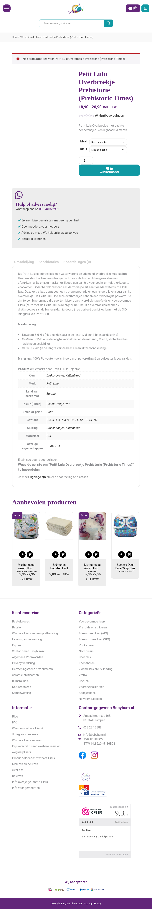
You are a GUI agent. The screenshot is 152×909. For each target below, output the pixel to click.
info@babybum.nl (94, 734)
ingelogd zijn (38, 477)
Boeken (84, 681)
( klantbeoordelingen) (110, 115)
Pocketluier (86, 645)
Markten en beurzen (25, 764)
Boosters (85, 657)
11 (76, 420)
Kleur (83, 149)
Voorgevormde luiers (92, 621)
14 (90, 420)
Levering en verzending (27, 639)
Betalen (17, 627)
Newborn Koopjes (90, 699)
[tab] (24, 262)
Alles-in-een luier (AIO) (93, 633)
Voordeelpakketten (91, 687)
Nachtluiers (86, 651)
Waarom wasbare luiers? (27, 728)
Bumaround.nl (20, 681)
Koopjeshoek (87, 693)
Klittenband (73, 375)
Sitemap (88, 903)
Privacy (97, 903)
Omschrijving (24, 262)
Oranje (60, 404)
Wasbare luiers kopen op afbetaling (35, 633)
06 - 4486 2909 (49, 209)
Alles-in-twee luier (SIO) (94, 639)
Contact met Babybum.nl (28, 651)
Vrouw (83, 675)
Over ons (18, 770)
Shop (24, 37)
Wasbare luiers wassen (27, 740)
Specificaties (49, 262)
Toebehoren (87, 663)
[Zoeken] (108, 23)
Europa (51, 393)
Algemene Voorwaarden (27, 657)
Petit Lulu (53, 383)
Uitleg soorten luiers (25, 734)
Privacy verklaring (23, 663)
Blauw (50, 404)
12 (81, 420)
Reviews (17, 776)
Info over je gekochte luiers (30, 782)
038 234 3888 (92, 727)
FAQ (14, 722)
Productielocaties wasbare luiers (33, 758)
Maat (83, 141)
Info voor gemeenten (26, 788)
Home (15, 37)
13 (85, 420)
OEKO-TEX (53, 446)
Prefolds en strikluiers (93, 627)
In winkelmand (109, 170)
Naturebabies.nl (22, 687)
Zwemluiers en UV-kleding (96, 669)
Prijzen (16, 645)
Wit (67, 404)
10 (72, 420)
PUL (49, 436)
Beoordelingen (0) (77, 262)
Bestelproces (21, 621)
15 (95, 420)
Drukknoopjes (55, 375)
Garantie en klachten (25, 675)
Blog (15, 716)
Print (50, 412)
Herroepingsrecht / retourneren (32, 669)
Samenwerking (21, 693)
